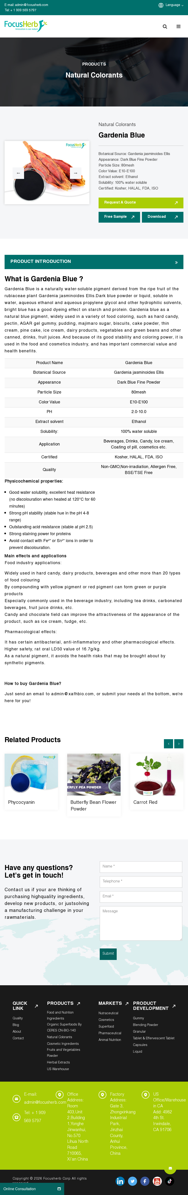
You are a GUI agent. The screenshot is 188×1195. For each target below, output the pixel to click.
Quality (18, 1018)
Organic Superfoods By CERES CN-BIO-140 (64, 1027)
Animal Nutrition (110, 1040)
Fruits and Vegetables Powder (63, 1053)
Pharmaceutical (110, 1033)
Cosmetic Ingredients (63, 1044)
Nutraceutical (108, 1013)
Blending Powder (145, 1025)
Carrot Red (145, 803)
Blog (16, 1025)
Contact (18, 1038)
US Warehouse (58, 1069)
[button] (165, 26)
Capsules (140, 1045)
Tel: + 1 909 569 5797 (35, 1117)
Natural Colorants (59, 1037)
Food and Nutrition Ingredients (60, 1015)
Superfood (106, 1026)
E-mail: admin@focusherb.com (45, 1099)
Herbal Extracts (58, 1062)
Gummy (138, 1018)
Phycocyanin (21, 803)
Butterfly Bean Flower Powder (93, 806)
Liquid (137, 1052)
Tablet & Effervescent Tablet (153, 1038)
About (17, 1032)
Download (157, 217)
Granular (139, 1032)
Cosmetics (106, 1020)
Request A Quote (120, 203)
